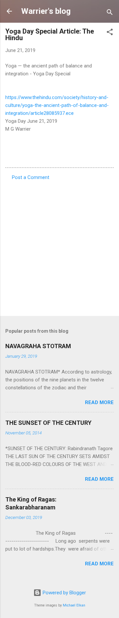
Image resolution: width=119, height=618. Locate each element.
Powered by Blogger (63, 593)
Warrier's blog (46, 11)
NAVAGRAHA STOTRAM (38, 346)
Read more (99, 402)
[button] (110, 33)
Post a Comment (30, 177)
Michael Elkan (74, 605)
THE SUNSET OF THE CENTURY (48, 422)
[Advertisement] (59, 246)
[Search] (110, 13)
